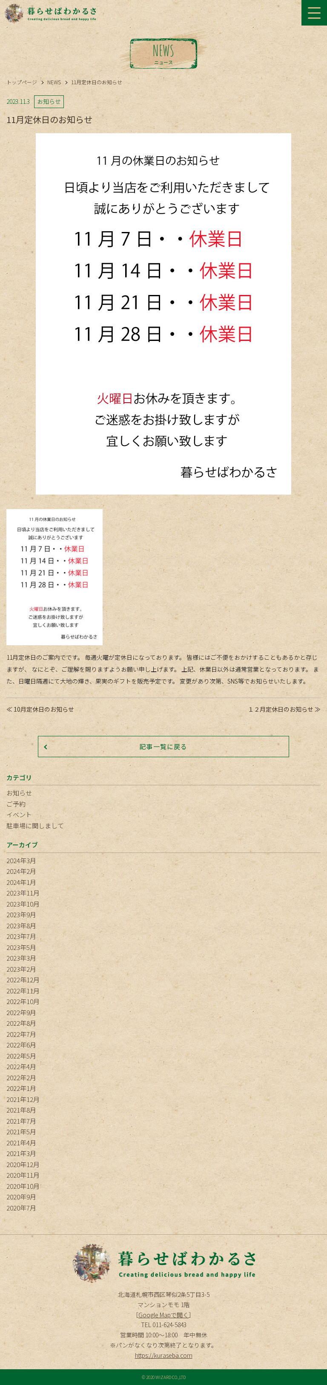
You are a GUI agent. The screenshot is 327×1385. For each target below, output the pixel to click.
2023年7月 (21, 936)
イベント (19, 814)
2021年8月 (21, 1109)
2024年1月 (21, 882)
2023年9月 (21, 914)
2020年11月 (23, 1174)
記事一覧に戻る (163, 746)
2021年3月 (21, 1153)
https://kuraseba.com (163, 1355)
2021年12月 (23, 1099)
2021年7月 (21, 1120)
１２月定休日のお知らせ (280, 709)
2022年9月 (21, 1012)
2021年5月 (21, 1131)
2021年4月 (21, 1142)
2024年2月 (21, 871)
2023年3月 (21, 957)
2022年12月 (23, 979)
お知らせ (19, 792)
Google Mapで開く (163, 1315)
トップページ (21, 82)
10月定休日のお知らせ (44, 709)
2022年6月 (21, 1044)
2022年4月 (21, 1066)
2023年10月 (23, 903)
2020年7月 (21, 1207)
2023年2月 (21, 968)
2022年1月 (21, 1088)
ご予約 (16, 803)
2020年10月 (23, 1186)
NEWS (54, 82)
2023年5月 (21, 947)
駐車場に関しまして (35, 825)
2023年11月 (23, 892)
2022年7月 (21, 1034)
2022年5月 (21, 1055)
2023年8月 (21, 925)
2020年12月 (23, 1164)
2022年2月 (21, 1077)
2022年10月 (23, 1001)
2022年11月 (23, 990)
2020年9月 (21, 1196)
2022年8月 (21, 1023)
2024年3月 (21, 860)
